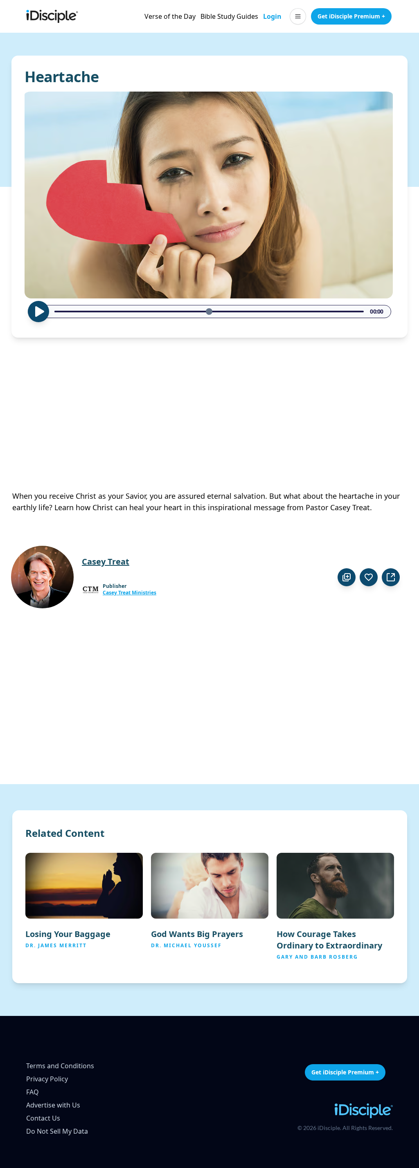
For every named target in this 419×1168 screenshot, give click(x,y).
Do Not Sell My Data (57, 1131)
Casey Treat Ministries (129, 593)
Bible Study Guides (229, 16)
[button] (298, 16)
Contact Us (43, 1118)
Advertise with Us (53, 1105)
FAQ (32, 1091)
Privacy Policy (47, 1078)
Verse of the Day (170, 16)
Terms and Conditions (60, 1065)
